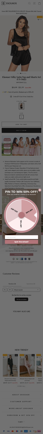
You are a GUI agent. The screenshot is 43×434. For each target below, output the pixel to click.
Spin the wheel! (21, 242)
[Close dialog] (40, 190)
